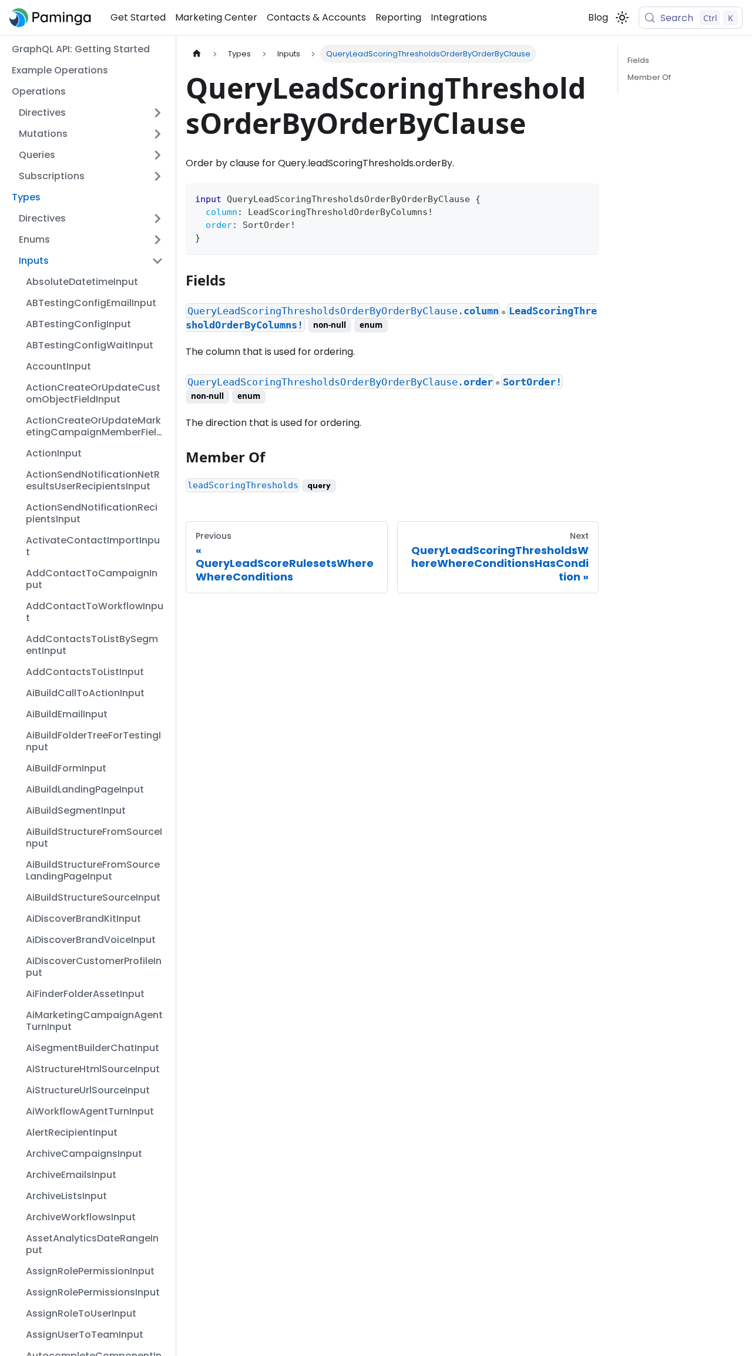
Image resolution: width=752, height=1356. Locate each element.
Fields (638, 60)
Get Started (138, 17)
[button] (91, 112)
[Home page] (197, 54)
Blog (598, 17)
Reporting (398, 17)
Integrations (459, 17)
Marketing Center (216, 17)
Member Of (649, 77)
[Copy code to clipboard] (584, 197)
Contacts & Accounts (316, 17)
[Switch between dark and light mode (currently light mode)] (622, 17)
